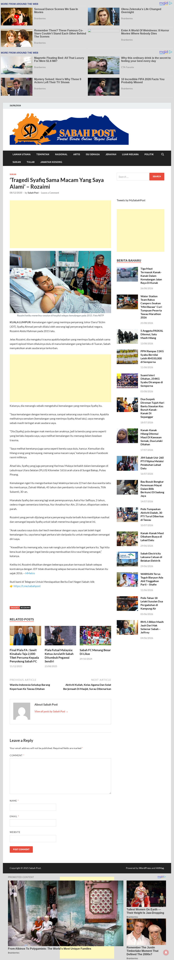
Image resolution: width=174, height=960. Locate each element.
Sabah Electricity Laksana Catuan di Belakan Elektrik (151, 557)
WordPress (145, 868)
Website (15, 832)
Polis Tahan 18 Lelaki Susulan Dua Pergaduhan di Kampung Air (152, 603)
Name (14, 800)
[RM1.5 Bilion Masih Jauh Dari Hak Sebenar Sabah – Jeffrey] (127, 622)
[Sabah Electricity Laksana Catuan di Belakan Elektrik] (127, 553)
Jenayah (111, 154)
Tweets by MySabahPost (131, 200)
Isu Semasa (93, 154)
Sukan (17, 162)
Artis (76, 154)
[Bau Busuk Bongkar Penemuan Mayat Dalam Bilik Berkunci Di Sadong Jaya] (127, 481)
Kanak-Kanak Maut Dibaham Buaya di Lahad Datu (152, 536)
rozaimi (25, 607)
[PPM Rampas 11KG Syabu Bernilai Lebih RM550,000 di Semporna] (127, 351)
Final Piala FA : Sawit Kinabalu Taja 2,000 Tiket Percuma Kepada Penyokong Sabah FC (24, 655)
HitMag (160, 868)
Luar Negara (130, 154)
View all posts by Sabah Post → (51, 711)
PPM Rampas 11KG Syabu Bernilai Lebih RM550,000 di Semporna (152, 356)
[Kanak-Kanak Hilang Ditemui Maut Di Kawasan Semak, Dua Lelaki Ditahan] (127, 430)
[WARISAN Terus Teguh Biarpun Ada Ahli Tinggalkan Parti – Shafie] (127, 574)
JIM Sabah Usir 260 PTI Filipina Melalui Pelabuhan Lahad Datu (152, 463)
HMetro (30, 573)
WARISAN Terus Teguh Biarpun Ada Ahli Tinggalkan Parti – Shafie (152, 579)
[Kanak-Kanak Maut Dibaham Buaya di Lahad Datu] (127, 533)
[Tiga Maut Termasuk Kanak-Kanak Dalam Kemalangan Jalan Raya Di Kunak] (127, 268)
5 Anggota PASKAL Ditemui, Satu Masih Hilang (152, 334)
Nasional (61, 154)
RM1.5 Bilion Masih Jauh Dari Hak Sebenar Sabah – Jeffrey (152, 627)
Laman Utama (22, 154)
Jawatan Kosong (51, 162)
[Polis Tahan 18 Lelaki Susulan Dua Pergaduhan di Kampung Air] (127, 598)
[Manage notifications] (166, 952)
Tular (30, 162)
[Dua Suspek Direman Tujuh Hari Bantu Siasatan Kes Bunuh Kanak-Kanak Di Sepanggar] (127, 399)
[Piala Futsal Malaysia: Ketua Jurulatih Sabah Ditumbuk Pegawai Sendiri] (60, 636)
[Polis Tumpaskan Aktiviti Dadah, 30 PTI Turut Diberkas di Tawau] (127, 509)
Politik (149, 154)
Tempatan (42, 154)
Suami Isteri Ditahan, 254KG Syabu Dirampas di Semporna (152, 380)
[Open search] (162, 154)
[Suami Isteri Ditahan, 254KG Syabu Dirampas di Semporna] (127, 375)
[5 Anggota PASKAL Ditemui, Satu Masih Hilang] (127, 331)
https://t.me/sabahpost (27, 586)
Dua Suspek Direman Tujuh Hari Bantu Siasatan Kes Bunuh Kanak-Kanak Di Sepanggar (152, 407)
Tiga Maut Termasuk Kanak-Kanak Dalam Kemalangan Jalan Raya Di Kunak (151, 275)
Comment (17, 755)
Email (14, 816)
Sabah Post (33, 192)
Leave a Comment (50, 192)
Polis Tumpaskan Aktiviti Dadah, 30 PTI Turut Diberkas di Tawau (152, 514)
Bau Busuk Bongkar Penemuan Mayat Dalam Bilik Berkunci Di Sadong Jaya (152, 488)
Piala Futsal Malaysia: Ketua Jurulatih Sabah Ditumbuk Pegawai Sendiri (59, 655)
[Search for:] (140, 176)
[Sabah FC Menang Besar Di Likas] (95, 636)
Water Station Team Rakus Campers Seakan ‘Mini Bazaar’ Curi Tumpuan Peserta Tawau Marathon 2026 (151, 307)
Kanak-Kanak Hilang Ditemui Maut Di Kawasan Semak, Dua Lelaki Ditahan (151, 437)
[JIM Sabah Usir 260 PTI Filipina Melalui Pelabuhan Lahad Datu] (127, 457)
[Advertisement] (60, 224)
